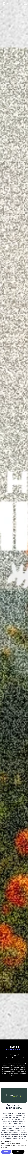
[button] (25, 4)
